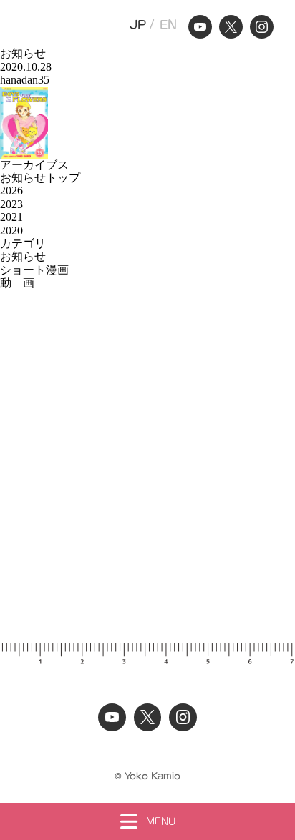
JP (138, 24)
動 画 (17, 283)
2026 (11, 190)
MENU (160, 820)
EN (168, 24)
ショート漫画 (34, 270)
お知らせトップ (40, 178)
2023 (11, 204)
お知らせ (23, 256)
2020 (11, 230)
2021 (11, 217)
